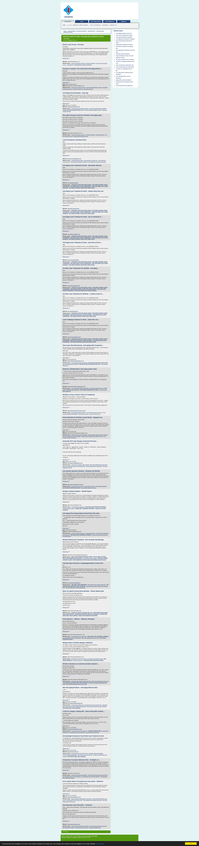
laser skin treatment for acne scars (98, 464)
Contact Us (113, 25)
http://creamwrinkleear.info (74, 337)
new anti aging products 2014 (77, 705)
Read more (65, 58)
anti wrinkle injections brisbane (77, 486)
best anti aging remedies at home (93, 110)
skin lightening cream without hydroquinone (97, 584)
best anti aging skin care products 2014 (93, 705)
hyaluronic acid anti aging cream (81, 184)
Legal (67, 836)
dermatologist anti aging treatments (83, 64)
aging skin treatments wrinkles (84, 508)
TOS (71, 836)
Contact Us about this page (89, 836)
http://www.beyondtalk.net (74, 582)
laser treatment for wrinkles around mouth (97, 162)
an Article (97, 25)
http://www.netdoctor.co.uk (74, 797)
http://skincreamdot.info (73, 208)
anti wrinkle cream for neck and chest (77, 732)
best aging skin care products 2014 (85, 754)
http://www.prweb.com (73, 751)
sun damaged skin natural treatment (91, 776)
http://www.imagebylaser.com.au (76, 484)
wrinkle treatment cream (69, 508)
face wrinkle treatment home (78, 412)
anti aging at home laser (78, 89)
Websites (75, 25)
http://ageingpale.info (73, 311)
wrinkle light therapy (100, 134)
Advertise (105, 25)
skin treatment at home (68, 827)
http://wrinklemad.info (73, 182)
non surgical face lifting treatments (79, 388)
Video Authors (83, 25)
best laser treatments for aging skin (98, 362)
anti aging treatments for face (89, 389)
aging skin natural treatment (123, 80)
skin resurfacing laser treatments (79, 362)
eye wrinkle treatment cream (90, 558)
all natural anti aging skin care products (87, 614)
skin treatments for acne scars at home (74, 800)
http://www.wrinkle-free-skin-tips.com (77, 410)
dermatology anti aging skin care (79, 658)
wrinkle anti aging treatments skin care (73, 110)
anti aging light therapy (90, 63)
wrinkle (123, 21)
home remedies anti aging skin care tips (98, 826)
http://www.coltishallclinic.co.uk (75, 463)
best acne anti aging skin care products (96, 706)
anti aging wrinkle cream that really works (82, 187)
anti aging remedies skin (95, 827)
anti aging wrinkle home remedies (97, 108)
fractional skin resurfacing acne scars (124, 82)
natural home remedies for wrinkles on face (92, 436)
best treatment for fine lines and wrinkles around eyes (89, 560)
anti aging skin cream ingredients (81, 186)
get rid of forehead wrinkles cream (81, 556)
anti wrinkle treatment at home (88, 487)
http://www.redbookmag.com (75, 729)
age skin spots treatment (79, 584)
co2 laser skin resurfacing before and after (80, 464)
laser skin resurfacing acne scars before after (74, 466)
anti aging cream (96, 21)
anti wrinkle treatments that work (71, 487)
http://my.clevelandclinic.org (74, 158)
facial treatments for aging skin (79, 636)
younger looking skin (94, 731)
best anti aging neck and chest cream (79, 731)
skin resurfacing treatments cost (124, 65)
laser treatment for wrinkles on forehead (79, 162)
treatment (67, 21)
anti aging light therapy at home (78, 63)
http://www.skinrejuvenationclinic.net (76, 386)
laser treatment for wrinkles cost (90, 160)
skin (81, 21)
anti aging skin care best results (93, 660)
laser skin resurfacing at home (124, 35)
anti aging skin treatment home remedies (80, 108)
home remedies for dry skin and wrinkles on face (124, 56)
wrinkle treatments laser (77, 160)
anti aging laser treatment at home (78, 87)
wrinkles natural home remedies (79, 434)
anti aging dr (70, 64)
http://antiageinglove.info (74, 285)
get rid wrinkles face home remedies (72, 436)
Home (64, 25)
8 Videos (70, 40)
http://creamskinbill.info (73, 260)
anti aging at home (88, 89)
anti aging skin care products (71, 708)
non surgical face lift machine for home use (94, 412)
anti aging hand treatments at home (94, 87)
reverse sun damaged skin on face (124, 69)
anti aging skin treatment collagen (80, 535)
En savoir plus (100, 844)
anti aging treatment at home (124, 33)
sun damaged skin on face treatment (72, 638)
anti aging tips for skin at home (92, 732)
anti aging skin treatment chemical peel (81, 681)
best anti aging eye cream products (86, 290)
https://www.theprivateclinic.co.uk (76, 360)
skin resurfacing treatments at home (124, 41)
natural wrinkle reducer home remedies (97, 434)
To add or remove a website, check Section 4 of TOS (75, 837)
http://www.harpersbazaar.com (75, 703)
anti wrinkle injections (101, 486)
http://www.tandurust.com (74, 824)
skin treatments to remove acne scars (92, 800)
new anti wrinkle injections (89, 486)
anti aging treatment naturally (124, 37)
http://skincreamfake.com (74, 234)
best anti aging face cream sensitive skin (76, 587)
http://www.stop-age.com (74, 106)
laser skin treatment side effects (70, 364)
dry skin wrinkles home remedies (125, 59)
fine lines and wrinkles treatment (96, 507)
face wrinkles (109, 21)
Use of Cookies (77, 836)
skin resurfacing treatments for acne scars (76, 684)
